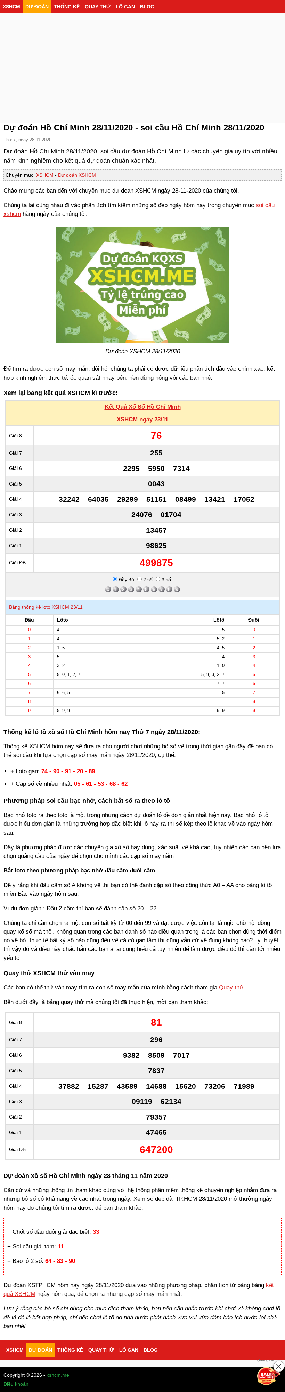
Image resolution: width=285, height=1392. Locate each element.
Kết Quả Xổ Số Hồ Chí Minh (143, 407)
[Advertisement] (142, 66)
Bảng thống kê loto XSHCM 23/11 (46, 607)
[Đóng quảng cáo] (278, 1366)
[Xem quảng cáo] (269, 1376)
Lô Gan (125, 6)
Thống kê (67, 6)
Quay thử (98, 6)
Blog (147, 6)
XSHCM (11, 6)
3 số (165, 579)
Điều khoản (15, 1384)
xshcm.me (58, 1375)
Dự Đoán (37, 6)
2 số (147, 579)
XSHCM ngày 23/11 (142, 419)
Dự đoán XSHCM (77, 175)
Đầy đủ (125, 579)
